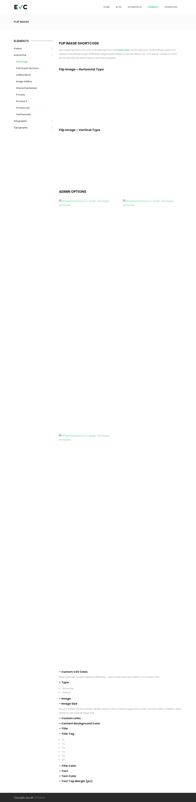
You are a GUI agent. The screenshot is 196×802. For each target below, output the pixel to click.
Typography (21, 127)
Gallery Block (23, 74)
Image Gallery (24, 81)
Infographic (20, 121)
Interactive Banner (26, 88)
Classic (18, 48)
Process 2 (21, 101)
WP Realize (39, 797)
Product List (23, 107)
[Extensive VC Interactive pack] (88, 96)
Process (20, 94)
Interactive (20, 55)
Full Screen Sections (27, 68)
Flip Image (22, 61)
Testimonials (23, 114)
